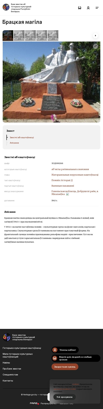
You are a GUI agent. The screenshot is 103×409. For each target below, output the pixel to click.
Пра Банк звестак (12, 368)
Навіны (6, 362)
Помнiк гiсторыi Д (62, 180)
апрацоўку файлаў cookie (64, 389)
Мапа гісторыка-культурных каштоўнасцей (18, 355)
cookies (75, 384)
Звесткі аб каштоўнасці (22, 137)
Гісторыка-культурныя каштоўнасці (22, 348)
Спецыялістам (10, 374)
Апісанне (14, 142)
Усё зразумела (65, 397)
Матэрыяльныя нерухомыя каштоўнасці (75, 174)
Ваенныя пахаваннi (63, 185)
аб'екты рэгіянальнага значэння (70, 169)
